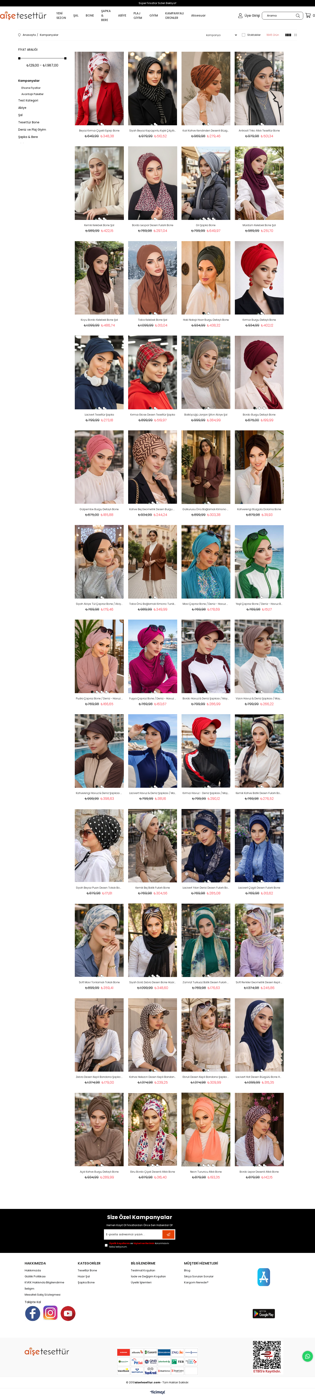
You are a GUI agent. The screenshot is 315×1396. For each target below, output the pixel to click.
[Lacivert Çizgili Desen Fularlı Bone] (259, 845)
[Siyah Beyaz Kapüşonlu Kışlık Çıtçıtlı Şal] (152, 88)
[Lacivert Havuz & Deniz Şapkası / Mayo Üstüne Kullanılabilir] (152, 751)
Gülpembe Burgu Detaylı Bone (99, 509)
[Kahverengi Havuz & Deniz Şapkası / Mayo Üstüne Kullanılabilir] (99, 751)
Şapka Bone (86, 1282)
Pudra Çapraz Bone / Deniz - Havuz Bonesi (99, 698)
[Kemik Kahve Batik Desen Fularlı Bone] (259, 751)
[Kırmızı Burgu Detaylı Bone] (259, 278)
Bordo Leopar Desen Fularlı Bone (152, 225)
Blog (187, 1270)
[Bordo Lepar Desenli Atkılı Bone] (259, 1129)
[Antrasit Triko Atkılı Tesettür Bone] (259, 88)
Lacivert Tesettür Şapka (99, 414)
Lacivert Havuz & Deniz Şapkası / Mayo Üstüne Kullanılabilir (152, 793)
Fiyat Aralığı (28, 49)
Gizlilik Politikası (35, 1276)
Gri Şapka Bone (206, 225)
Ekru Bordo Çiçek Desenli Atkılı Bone (152, 1172)
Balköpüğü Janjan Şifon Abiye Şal (205, 414)
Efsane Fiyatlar (30, 87)
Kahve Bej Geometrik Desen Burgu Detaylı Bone (152, 509)
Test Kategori (28, 100)
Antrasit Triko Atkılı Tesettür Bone (259, 130)
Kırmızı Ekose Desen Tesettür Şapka (152, 414)
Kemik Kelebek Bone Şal (99, 225)
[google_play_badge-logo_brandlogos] (263, 1313)
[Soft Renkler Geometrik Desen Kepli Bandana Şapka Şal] (259, 940)
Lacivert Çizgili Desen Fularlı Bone (259, 887)
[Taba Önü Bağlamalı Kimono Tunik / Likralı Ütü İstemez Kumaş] (152, 562)
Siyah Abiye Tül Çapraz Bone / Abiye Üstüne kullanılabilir (99, 604)
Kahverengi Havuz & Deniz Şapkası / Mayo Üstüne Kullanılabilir (99, 793)
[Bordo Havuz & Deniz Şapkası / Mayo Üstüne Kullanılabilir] (206, 656)
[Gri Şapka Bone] (206, 183)
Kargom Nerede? (196, 1282)
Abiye (22, 107)
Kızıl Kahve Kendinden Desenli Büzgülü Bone (206, 130)
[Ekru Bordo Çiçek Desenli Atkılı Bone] (152, 1129)
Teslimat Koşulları (143, 1270)
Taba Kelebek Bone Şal (152, 320)
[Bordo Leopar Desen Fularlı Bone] (152, 183)
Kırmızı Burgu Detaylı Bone (259, 320)
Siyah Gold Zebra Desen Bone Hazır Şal (152, 982)
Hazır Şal (84, 1276)
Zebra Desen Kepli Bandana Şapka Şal (99, 1077)
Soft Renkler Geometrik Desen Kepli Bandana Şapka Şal (259, 982)
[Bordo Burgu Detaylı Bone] (259, 372)
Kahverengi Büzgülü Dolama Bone (259, 509)
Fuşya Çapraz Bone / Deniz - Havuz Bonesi (152, 698)
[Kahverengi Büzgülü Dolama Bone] (259, 467)
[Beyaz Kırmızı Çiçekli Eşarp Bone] (99, 88)
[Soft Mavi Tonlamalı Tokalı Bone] (99, 940)
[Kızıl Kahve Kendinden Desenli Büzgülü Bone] (206, 88)
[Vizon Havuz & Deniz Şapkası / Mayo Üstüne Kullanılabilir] (259, 656)
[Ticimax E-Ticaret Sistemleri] (157, 1392)
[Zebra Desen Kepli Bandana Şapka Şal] (99, 1035)
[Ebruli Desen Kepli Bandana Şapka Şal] (206, 1035)
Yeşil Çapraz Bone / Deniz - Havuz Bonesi (259, 604)
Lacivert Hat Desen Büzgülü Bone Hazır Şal (259, 1077)
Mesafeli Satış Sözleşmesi (42, 1295)
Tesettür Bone (28, 122)
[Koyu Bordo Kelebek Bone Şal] (99, 278)
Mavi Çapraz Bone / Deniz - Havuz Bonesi (206, 604)
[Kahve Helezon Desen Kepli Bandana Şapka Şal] (152, 1035)
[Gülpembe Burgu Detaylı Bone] (99, 467)
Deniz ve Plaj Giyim (32, 129)
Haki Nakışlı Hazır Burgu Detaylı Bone (206, 320)
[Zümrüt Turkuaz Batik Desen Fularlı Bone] (206, 940)
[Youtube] (68, 1313)
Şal (20, 114)
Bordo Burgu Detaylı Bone (259, 414)
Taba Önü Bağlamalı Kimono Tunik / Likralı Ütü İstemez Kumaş (152, 604)
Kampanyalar (29, 80)
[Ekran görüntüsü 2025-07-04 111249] (268, 1357)
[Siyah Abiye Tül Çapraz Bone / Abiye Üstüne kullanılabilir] (99, 562)
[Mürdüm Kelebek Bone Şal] (259, 183)
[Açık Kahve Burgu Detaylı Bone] (99, 1129)
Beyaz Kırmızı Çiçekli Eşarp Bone (99, 130)
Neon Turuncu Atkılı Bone (206, 1172)
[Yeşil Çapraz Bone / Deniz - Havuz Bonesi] (259, 562)
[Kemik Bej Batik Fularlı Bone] (152, 845)
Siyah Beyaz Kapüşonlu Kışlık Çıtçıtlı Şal (152, 130)
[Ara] (297, 15)
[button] (97, 124)
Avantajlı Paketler (32, 94)
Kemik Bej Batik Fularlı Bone (152, 887)
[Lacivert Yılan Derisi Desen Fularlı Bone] (206, 845)
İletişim (29, 1289)
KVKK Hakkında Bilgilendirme (44, 1282)
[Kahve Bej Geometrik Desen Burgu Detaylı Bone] (152, 467)
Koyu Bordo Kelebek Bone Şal (99, 320)
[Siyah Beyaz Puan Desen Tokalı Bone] (99, 845)
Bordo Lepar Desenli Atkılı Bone (259, 1172)
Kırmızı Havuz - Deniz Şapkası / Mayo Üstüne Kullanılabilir (206, 793)
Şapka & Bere (28, 136)
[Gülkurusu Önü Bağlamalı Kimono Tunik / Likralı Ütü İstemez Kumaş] (206, 467)
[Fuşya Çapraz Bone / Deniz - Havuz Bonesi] (152, 656)
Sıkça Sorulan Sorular (199, 1276)
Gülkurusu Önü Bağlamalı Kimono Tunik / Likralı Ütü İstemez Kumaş (206, 509)
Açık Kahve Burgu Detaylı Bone (99, 1172)
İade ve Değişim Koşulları (148, 1276)
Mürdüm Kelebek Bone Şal (259, 225)
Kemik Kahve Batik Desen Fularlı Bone (259, 793)
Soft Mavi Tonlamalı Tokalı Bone (99, 982)
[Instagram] (50, 1312)
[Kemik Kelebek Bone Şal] (99, 183)
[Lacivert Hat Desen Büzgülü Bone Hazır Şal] (259, 1035)
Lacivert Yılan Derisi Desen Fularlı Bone (206, 887)
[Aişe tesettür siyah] (47, 1351)
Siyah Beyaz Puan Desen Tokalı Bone (99, 887)
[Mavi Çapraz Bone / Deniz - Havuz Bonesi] (206, 562)
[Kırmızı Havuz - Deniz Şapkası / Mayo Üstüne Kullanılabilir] (206, 751)
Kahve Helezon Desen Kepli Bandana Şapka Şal (152, 1077)
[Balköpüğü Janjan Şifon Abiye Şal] (206, 372)
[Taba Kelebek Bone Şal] (152, 278)
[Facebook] (33, 1313)
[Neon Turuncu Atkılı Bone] (206, 1129)
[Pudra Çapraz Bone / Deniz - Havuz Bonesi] (99, 656)
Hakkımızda (33, 1270)
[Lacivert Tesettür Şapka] (99, 372)
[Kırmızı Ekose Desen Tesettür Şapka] (152, 372)
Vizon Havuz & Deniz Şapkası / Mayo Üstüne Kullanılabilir (259, 698)
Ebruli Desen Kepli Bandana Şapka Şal (206, 1077)
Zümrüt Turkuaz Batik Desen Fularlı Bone (206, 982)
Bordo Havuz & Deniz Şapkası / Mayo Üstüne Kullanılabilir (206, 698)
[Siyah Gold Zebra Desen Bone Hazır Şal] (152, 940)
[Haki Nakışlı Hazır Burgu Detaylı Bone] (206, 278)
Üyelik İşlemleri (141, 1282)
